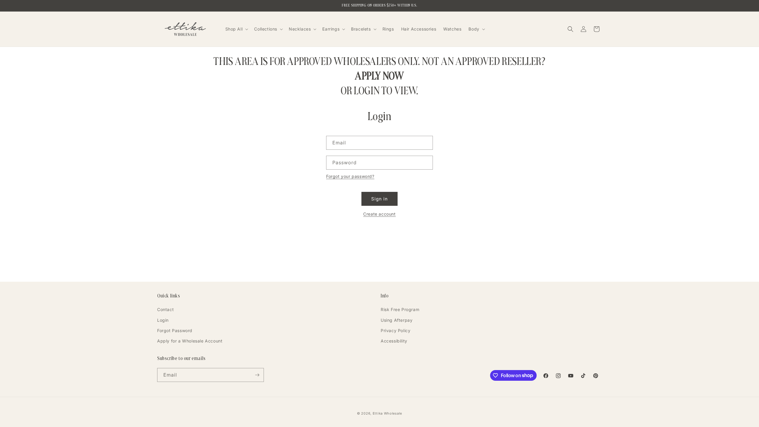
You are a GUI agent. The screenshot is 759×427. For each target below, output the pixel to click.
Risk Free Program (400, 309)
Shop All (234, 28)
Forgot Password (174, 330)
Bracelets (361, 28)
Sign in (379, 199)
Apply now (379, 75)
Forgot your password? (350, 176)
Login (163, 320)
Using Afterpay (396, 320)
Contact (165, 309)
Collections (265, 28)
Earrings (330, 28)
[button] (236, 29)
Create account (379, 213)
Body (473, 28)
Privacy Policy (395, 330)
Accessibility (394, 340)
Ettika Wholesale (387, 413)
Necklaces (300, 28)
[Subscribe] (257, 375)
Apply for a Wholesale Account (189, 340)
